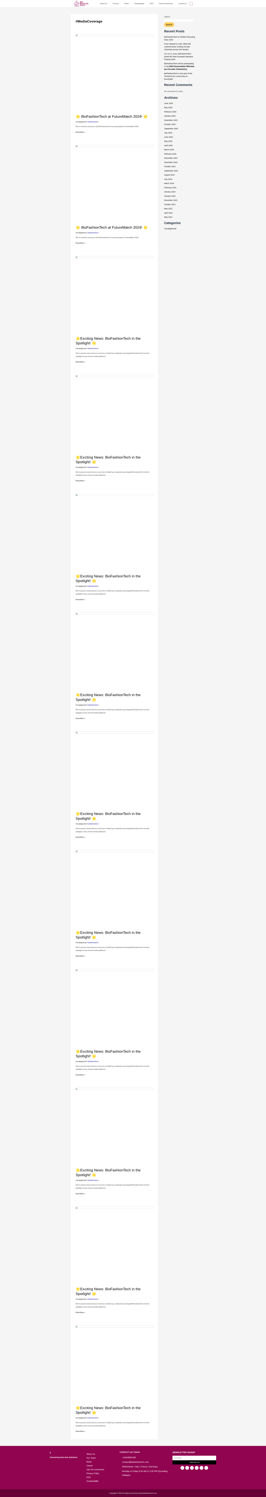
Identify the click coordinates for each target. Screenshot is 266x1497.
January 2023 (169, 196)
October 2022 (169, 204)
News (126, 3)
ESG (151, 3)
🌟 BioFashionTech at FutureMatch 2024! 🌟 (112, 116)
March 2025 (169, 150)
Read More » (80, 132)
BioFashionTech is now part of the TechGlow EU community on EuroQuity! (178, 76)
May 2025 (168, 141)
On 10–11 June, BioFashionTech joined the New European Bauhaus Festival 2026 (178, 56)
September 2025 (171, 129)
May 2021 (168, 217)
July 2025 (168, 133)
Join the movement (166, 3)
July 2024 (168, 179)
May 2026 (168, 107)
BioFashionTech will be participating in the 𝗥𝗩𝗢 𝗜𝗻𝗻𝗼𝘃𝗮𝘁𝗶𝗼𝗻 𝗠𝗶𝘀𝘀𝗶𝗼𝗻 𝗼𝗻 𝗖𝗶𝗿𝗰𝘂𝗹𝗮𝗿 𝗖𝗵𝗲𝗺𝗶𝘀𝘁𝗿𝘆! (179, 66)
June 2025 (168, 137)
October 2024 (169, 166)
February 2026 (170, 112)
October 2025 (169, 124)
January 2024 (169, 192)
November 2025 (170, 120)
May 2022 (168, 209)
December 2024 (170, 158)
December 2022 (170, 200)
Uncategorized (81, 122)
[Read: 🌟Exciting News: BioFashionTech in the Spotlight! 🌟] (114, 295)
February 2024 (170, 188)
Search (167, 17)
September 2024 (171, 171)
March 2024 (169, 183)
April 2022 (168, 213)
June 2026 (168, 103)
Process (116, 3)
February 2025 (170, 154)
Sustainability (139, 3)
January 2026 (169, 116)
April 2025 (168, 145)
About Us (103, 3)
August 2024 (169, 175)
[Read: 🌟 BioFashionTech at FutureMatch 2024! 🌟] (114, 73)
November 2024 (170, 162)
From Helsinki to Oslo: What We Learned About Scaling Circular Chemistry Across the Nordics (177, 47)
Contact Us (183, 3)
